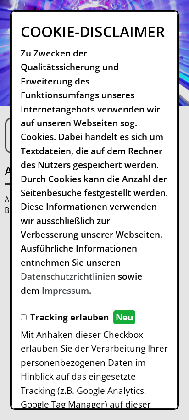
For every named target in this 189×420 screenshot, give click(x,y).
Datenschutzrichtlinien (68, 276)
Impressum (65, 291)
